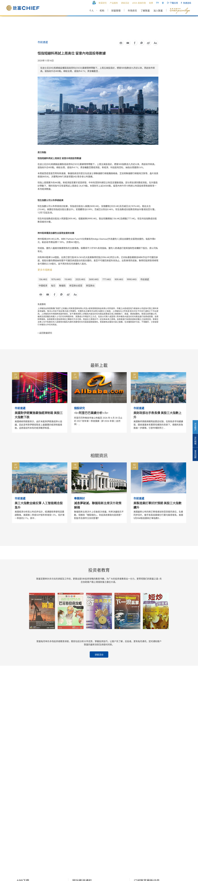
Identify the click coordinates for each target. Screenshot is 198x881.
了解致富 (145, 10)
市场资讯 (132, 10)
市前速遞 (144, 279)
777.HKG (106, 279)
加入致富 (158, 10)
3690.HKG (94, 279)
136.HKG (43, 279)
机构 (102, 10)
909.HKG (119, 279)
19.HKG (68, 279)
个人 (91, 10)
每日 (53, 285)
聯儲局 (62, 285)
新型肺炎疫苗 (75, 285)
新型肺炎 (90, 285)
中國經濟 (43, 285)
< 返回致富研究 (45, 333)
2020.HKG (80, 279)
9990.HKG (132, 279)
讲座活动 (99, 654)
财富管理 (116, 10)
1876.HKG (56, 279)
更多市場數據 (45, 269)
